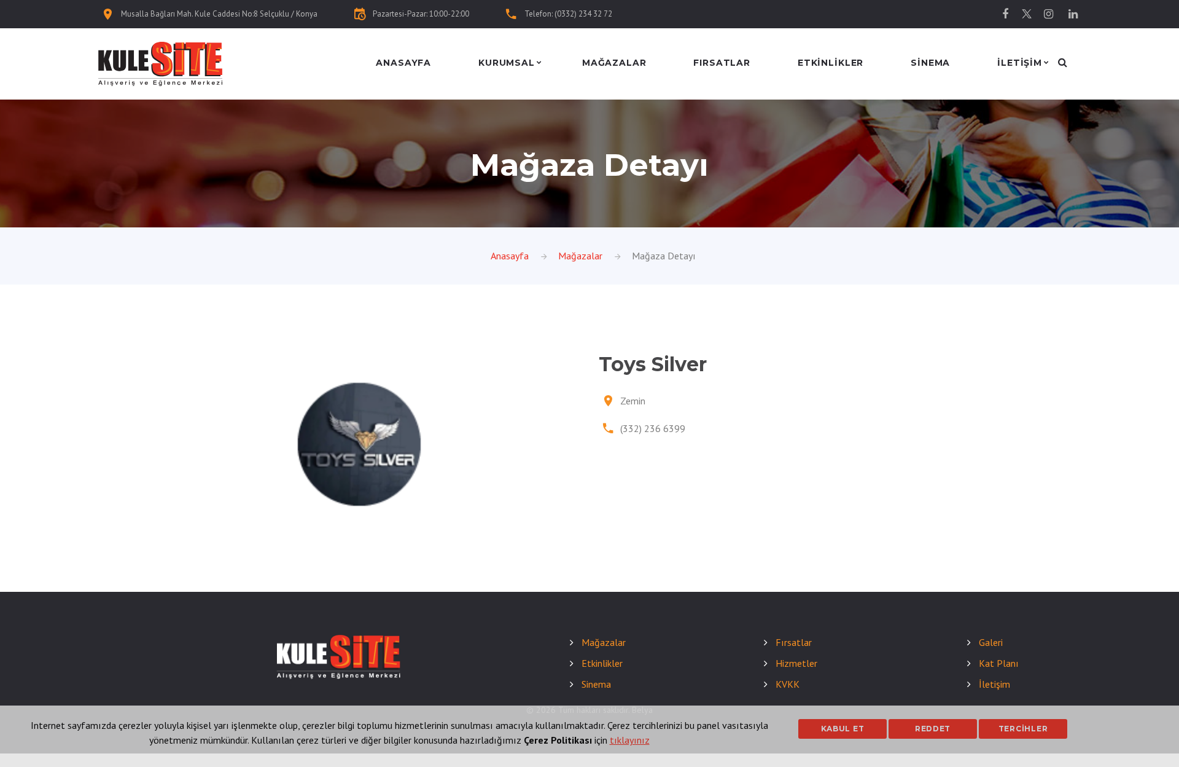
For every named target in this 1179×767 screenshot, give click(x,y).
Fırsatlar (721, 63)
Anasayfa (403, 63)
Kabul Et (843, 728)
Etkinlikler (830, 63)
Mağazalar (614, 63)
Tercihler (1023, 728)
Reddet (933, 728)
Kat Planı (999, 663)
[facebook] (1005, 14)
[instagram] (1048, 14)
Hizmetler (796, 663)
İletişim (994, 684)
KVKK (788, 684)
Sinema (930, 63)
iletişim (1019, 63)
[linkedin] (1073, 14)
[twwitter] (1027, 14)
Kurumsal (506, 63)
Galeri (991, 642)
